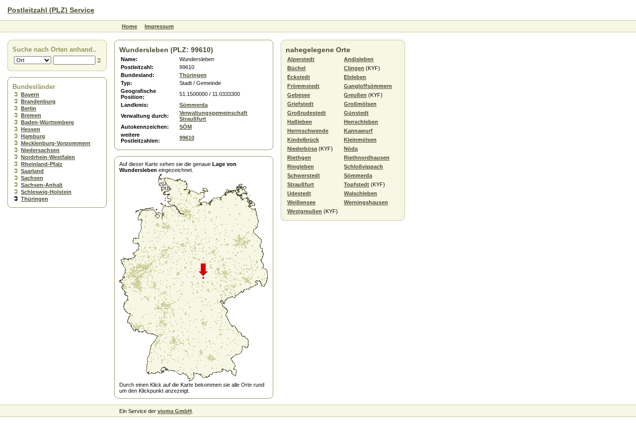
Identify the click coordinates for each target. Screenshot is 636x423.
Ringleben (300, 166)
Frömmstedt (303, 86)
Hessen (30, 129)
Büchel (296, 68)
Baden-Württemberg (47, 122)
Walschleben (360, 193)
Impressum (159, 26)
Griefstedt (300, 104)
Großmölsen (360, 104)
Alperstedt (301, 59)
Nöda (351, 149)
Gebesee (298, 95)
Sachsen (32, 178)
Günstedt (356, 113)
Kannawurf (358, 131)
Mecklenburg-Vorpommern (55, 143)
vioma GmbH (175, 411)
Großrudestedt (306, 113)
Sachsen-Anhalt (42, 185)
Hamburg (33, 136)
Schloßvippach (363, 166)
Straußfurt (300, 184)
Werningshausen (366, 202)
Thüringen (34, 199)
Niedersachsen (40, 150)
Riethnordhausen (367, 158)
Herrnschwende (307, 131)
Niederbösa (302, 149)
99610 (186, 138)
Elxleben (355, 77)
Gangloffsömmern (368, 86)
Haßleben (299, 122)
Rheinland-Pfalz (42, 164)
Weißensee (301, 202)
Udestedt (299, 193)
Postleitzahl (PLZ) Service (50, 10)
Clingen (354, 68)
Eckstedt (298, 77)
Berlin (28, 108)
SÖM (185, 127)
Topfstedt (356, 184)
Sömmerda (193, 105)
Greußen (355, 95)
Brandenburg (38, 101)
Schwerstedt (303, 175)
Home (129, 26)
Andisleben (359, 59)
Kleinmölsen (360, 140)
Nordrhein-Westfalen (48, 157)
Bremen (31, 115)
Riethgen (299, 158)
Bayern (30, 94)
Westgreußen (304, 211)
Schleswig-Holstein (46, 192)
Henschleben (361, 122)
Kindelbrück (303, 140)
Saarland (32, 171)
